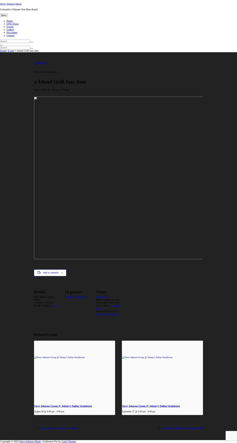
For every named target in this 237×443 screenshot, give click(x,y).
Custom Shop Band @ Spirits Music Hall (182, 428)
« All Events (40, 62)
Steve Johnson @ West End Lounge (58, 428)
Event (11, 50)
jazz (53, 305)
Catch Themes (68, 441)
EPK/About (12, 23)
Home (9, 21)
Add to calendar (51, 272)
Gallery (10, 29)
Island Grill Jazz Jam (75, 296)
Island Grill (101, 296)
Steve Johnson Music (11, 4)
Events (9, 26)
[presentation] (74, 371)
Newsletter (11, 32)
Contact (10, 35)
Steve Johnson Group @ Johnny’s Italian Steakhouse (63, 406)
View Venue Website (106, 314)
